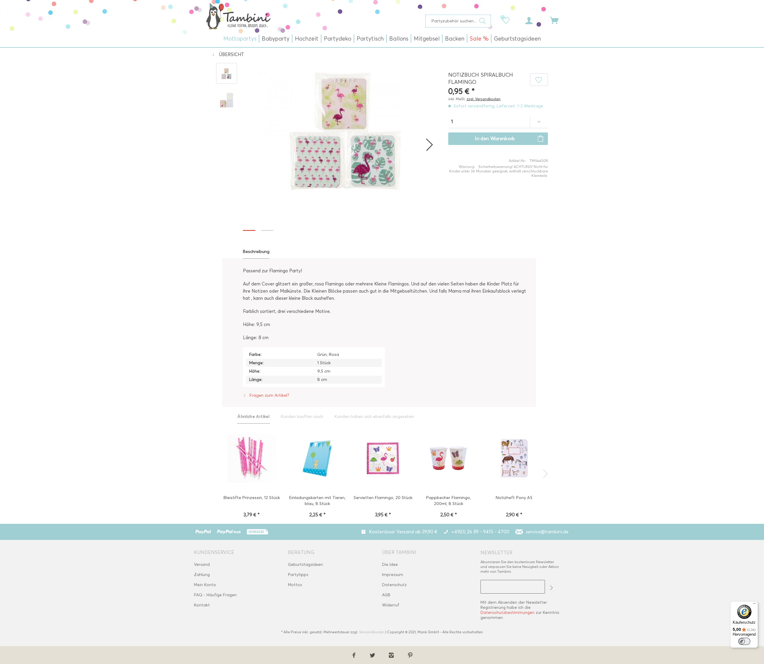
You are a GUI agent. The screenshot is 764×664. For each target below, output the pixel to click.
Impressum (392, 574)
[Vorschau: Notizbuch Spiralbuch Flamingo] (226, 73)
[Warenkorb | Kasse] (558, 20)
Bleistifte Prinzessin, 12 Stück (252, 497)
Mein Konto (205, 584)
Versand (202, 564)
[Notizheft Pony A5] (514, 459)
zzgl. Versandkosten (483, 99)
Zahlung (202, 574)
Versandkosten (371, 632)
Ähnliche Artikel (253, 416)
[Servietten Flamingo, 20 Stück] (382, 459)
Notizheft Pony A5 (514, 497)
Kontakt (202, 605)
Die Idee (390, 564)
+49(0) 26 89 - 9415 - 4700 (480, 532)
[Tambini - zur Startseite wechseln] (238, 16)
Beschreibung (256, 251)
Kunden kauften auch (302, 416)
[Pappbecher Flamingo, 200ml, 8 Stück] (448, 459)
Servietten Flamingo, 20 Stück (383, 497)
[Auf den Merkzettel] (539, 79)
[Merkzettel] (507, 20)
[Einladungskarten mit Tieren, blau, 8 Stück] (317, 459)
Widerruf (390, 605)
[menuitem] (458, 21)
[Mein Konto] (534, 20)
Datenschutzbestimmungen (507, 612)
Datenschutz (394, 584)
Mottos (295, 584)
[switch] (744, 641)
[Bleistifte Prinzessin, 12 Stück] (251, 459)
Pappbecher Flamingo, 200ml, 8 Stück (448, 500)
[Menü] (754, 605)
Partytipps (298, 574)
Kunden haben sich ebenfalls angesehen (374, 416)
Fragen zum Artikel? (268, 395)
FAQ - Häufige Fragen (215, 594)
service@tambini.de (547, 532)
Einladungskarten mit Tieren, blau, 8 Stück (317, 500)
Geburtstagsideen (305, 564)
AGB (386, 594)
